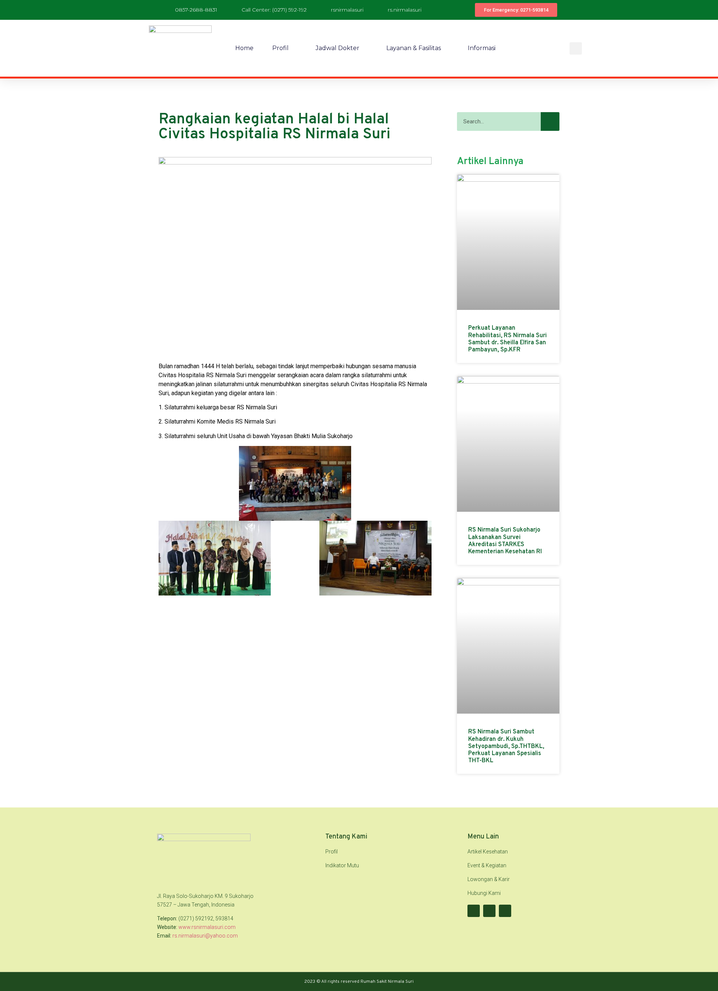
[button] (576, 48)
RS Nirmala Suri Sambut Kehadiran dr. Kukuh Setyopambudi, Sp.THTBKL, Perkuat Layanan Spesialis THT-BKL (506, 746)
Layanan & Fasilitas (413, 48)
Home (244, 48)
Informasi (481, 48)
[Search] (550, 121)
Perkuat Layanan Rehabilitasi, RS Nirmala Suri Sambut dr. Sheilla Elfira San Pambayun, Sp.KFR (507, 339)
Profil (280, 48)
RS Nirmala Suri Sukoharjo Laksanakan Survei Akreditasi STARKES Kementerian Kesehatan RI (505, 540)
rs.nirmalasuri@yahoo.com (205, 936)
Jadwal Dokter (337, 48)
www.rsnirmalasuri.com (207, 927)
